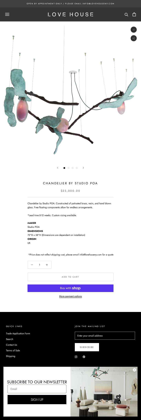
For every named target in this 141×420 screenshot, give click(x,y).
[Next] (83, 168)
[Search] (126, 14)
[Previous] (57, 168)
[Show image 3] (72, 168)
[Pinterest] (84, 357)
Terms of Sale (13, 350)
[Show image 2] (68, 168)
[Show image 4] (77, 168)
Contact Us (11, 344)
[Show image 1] (64, 168)
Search (9, 339)
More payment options (70, 296)
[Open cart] (134, 14)
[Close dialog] (134, 370)
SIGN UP (37, 399)
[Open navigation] (7, 14)
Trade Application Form (18, 333)
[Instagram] (76, 357)
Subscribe (87, 347)
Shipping (10, 356)
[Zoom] (134, 30)
